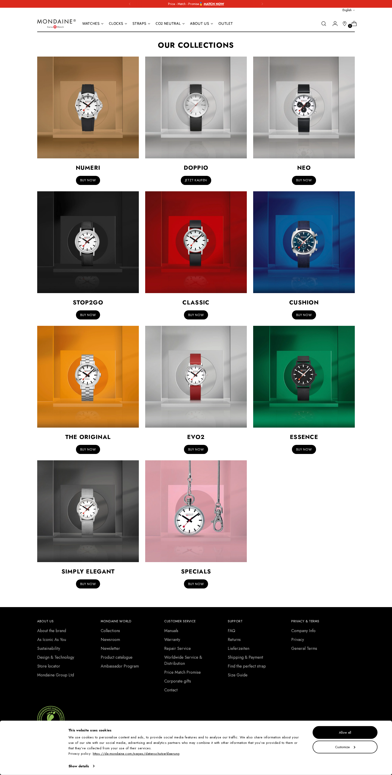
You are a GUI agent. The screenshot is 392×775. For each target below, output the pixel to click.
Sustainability (48, 648)
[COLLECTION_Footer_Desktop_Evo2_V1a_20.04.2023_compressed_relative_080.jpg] (196, 377)
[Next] (262, 4)
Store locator (48, 666)
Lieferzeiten (238, 648)
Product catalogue (116, 657)
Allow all (345, 732)
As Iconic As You (51, 640)
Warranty (172, 640)
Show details (79, 766)
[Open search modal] (323, 23)
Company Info (303, 631)
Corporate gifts (177, 681)
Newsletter (110, 648)
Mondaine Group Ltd (55, 675)
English (347, 10)
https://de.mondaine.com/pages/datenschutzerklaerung (136, 753)
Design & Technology (55, 657)
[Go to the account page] (333, 23)
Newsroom (110, 640)
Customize (342, 746)
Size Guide (237, 675)
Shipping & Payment (245, 657)
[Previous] (130, 4)
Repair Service (177, 648)
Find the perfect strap (247, 666)
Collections (110, 631)
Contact (171, 690)
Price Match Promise (182, 672)
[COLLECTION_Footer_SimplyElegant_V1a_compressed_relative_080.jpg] (88, 511)
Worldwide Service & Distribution (183, 660)
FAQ (231, 631)
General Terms (304, 648)
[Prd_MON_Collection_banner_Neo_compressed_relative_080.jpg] (304, 107)
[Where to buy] (342, 23)
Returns (234, 640)
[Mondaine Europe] (56, 23)
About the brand (51, 631)
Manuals (171, 631)
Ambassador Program (120, 666)
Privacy (297, 640)
